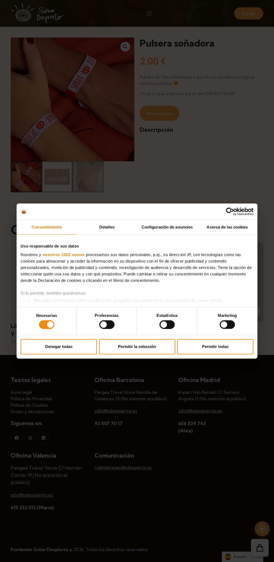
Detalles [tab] (107, 227)
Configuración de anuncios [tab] (167, 227)
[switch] (107, 324)
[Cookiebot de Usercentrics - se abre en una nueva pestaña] (230, 212)
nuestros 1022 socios (64, 254)
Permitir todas (215, 346)
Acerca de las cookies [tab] (227, 227)
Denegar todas (59, 346)
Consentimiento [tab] (47, 227)
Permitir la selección (137, 346)
